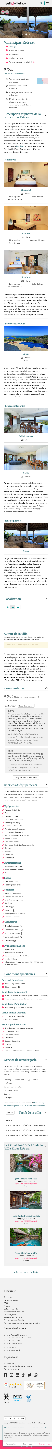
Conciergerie (10, 1314)
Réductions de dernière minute (18, 1366)
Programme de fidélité (14, 1320)
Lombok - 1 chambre (26, 1256)
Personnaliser (11, 1444)
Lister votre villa (11, 1309)
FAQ (6, 1303)
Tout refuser (27, 1444)
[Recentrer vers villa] (17, 607)
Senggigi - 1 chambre (26, 1181)
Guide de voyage (11, 1369)
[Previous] (22, 34)
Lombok (20, 146)
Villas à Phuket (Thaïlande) (15, 1335)
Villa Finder (9, 1363)
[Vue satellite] (7, 607)
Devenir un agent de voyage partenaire (22, 1323)
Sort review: (10, 705)
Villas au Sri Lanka (12, 1340)
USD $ (9, 1113)
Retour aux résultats (27, 1272)
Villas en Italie (10, 1347)
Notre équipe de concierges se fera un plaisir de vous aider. (25, 1104)
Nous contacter (11, 1300)
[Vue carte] (12, 607)
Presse (7, 1306)
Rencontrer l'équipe (13, 1317)
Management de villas (14, 1311)
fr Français (19, 1418)
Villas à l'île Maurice (13, 1343)
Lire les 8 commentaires (14, 73)
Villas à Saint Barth (12, 1350)
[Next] (29, 34)
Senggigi (13, 46)
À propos (8, 1297)
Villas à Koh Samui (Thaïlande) (17, 1337)
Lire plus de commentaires (26, 777)
